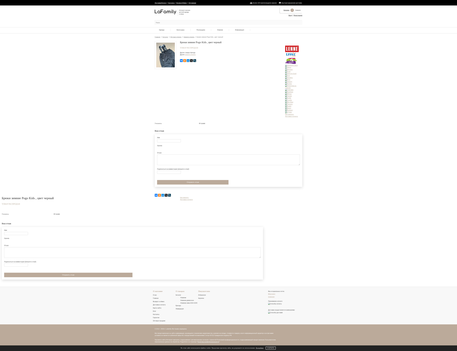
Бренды (178, 305)
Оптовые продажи (159, 321)
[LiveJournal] (194, 60)
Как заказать (289, 114)
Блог (154, 311)
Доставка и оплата (291, 116)
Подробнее (259, 348)
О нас (155, 295)
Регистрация (298, 15)
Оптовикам (192, 3)
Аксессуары (180, 30)
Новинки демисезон (187, 300)
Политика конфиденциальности (208, 342)
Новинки (220, 30)
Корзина (286, 10)
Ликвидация (180, 309)
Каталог (178, 295)
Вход (290, 15)
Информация (239, 30)
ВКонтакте (271, 294)
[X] (191, 60)
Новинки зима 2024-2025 (188, 303)
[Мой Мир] (188, 60)
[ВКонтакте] (181, 60)
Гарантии (156, 317)
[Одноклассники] (184, 60)
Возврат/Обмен (181, 3)
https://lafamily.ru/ (165, 12)
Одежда (161, 30)
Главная (156, 298)
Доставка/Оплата (160, 3)
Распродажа (201, 30)
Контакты (171, 3)
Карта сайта (157, 308)
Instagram (271, 297)
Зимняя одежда (190, 54)
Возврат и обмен (158, 301)
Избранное (202, 295)
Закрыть (270, 348)
